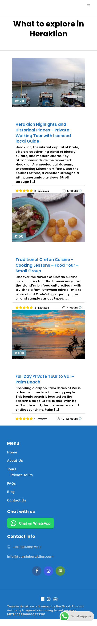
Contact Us (16, 500)
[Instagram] (48, 571)
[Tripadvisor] (60, 571)
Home (12, 452)
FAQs (11, 483)
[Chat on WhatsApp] (30, 527)
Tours (11, 469)
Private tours (22, 475)
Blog (11, 492)
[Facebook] (36, 571)
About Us (15, 460)
